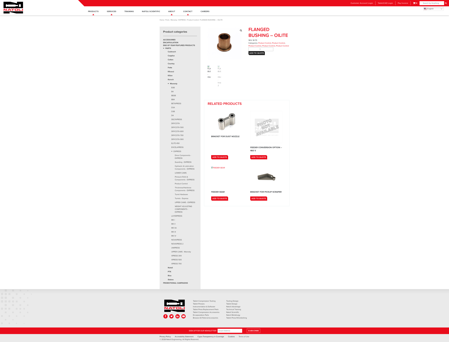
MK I (173, 220)
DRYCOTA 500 (177, 127)
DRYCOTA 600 (177, 131)
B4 (172, 91)
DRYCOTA (175, 123)
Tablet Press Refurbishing (236, 318)
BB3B (173, 95)
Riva (169, 275)
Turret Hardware (181, 194)
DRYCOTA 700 (177, 135)
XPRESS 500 (176, 260)
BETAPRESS (176, 103)
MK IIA (174, 228)
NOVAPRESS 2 (177, 244)
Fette (170, 67)
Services (111, 11)
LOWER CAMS (180, 173)
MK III (173, 232)
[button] (241, 30)
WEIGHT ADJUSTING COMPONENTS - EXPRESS (183, 209)
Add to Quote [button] (219, 157)
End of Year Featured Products (179, 45)
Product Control (193, 20)
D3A (173, 107)
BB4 (173, 99)
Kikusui (171, 71)
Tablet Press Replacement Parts (205, 309)
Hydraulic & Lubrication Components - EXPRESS (184, 167)
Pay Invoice (403, 3)
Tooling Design (232, 301)
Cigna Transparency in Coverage (210, 336)
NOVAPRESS (176, 240)
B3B (173, 87)
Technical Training (233, 309)
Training (129, 11)
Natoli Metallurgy (233, 315)
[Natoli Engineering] (174, 306)
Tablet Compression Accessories (206, 312)
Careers (205, 11)
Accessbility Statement (184, 336)
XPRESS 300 (176, 256)
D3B (173, 111)
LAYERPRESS (176, 216)
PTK (169, 272)
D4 (172, 115)
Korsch (171, 79)
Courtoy (171, 63)
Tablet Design (231, 304)
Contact (187, 11)
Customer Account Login (362, 3)
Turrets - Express (181, 198)
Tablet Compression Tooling (204, 301)
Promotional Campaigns (175, 283)
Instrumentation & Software (204, 306)
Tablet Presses (199, 304)
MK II (173, 224)
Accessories (169, 40)
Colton (170, 60)
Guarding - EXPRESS (183, 162)
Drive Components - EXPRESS (183, 156)
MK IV (173, 236)
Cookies (231, 336)
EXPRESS (182, 20)
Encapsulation (170, 42)
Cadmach (172, 52)
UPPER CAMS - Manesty (181, 252)
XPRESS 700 (176, 264)
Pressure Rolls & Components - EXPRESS (184, 178)
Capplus (171, 56)
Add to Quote (256, 53)
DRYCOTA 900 (177, 139)
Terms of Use (244, 336)
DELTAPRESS (176, 119)
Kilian (170, 75)
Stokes (171, 279)
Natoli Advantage (233, 306)
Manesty (174, 20)
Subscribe (253, 331)
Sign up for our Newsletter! (202, 331)
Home (162, 20)
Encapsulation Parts (201, 315)
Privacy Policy (165, 336)
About (171, 11)
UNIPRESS (175, 248)
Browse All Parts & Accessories (205, 318)
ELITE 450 (175, 143)
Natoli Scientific (151, 11)
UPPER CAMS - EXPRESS (185, 202)
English (430, 9)
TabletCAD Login (385, 3)
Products (93, 11)
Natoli (170, 268)
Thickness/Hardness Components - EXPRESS (184, 189)
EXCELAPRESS (177, 147)
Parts (167, 20)
